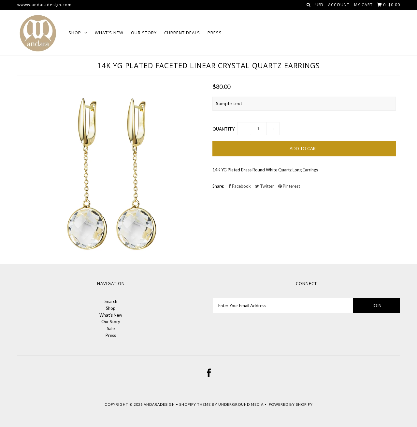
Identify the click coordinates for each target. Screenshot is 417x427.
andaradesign (159, 404)
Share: (218, 186)
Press (215, 33)
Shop (74, 33)
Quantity (223, 129)
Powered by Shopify (291, 404)
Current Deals (182, 33)
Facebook (241, 186)
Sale (111, 328)
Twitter (266, 186)
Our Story (144, 33)
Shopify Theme (195, 404)
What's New (109, 33)
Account (339, 5)
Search (111, 301)
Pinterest (291, 186)
